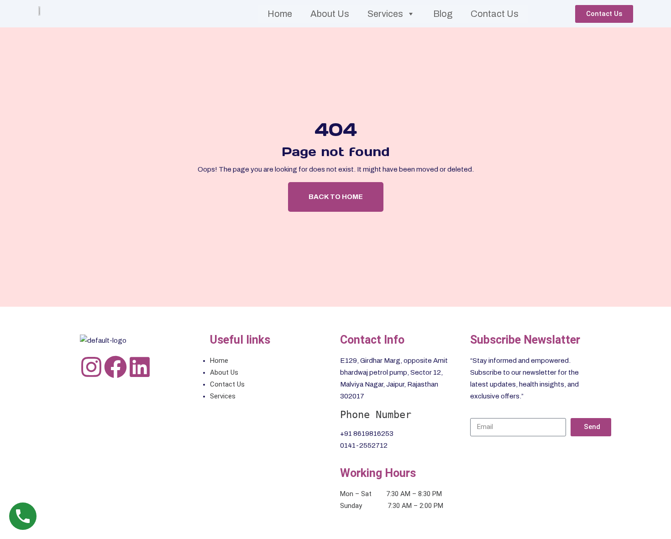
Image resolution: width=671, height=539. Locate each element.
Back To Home (336, 196)
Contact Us (495, 14)
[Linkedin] (139, 367)
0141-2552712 (364, 445)
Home (279, 14)
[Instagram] (91, 367)
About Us (329, 14)
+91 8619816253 (366, 433)
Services (385, 14)
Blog (442, 14)
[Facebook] (115, 367)
